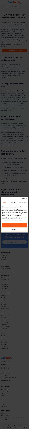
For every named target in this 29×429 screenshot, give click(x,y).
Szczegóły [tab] (13, 202)
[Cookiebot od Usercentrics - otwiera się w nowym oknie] (21, 198)
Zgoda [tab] (4, 202)
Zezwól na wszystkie (14, 225)
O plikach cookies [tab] (23, 202)
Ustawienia (13, 229)
